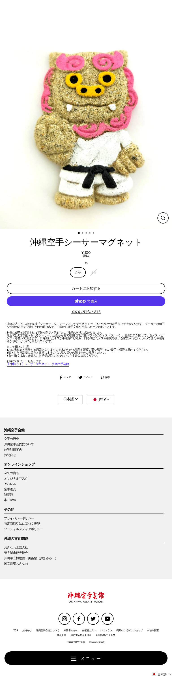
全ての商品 (11, 473)
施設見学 (61, 635)
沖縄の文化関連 (16, 539)
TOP (15, 630)
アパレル (10, 483)
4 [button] (90, 233)
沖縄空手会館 (14, 430)
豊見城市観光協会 (16, 552)
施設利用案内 (13, 449)
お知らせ (26, 630)
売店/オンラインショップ (129, 630)
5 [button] (94, 233)
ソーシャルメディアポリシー (23, 529)
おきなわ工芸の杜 (16, 547)
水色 (93, 272)
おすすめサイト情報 (81, 635)
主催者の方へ (89, 630)
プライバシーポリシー (19, 518)
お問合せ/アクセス (105, 635)
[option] (86, 114)
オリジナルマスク (16, 478)
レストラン (106, 630)
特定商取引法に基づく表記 (22, 523)
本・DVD (10, 499)
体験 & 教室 (153, 630)
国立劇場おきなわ (16, 563)
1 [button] (79, 233)
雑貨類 (8, 494)
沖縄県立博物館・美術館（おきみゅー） (31, 558)
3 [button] (87, 233)
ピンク (77, 272)
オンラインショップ (19, 464)
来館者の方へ (70, 630)
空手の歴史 (11, 438)
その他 (9, 510)
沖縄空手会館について (19, 444)
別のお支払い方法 (86, 312)
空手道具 (10, 489)
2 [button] (83, 233)
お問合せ (10, 454)
